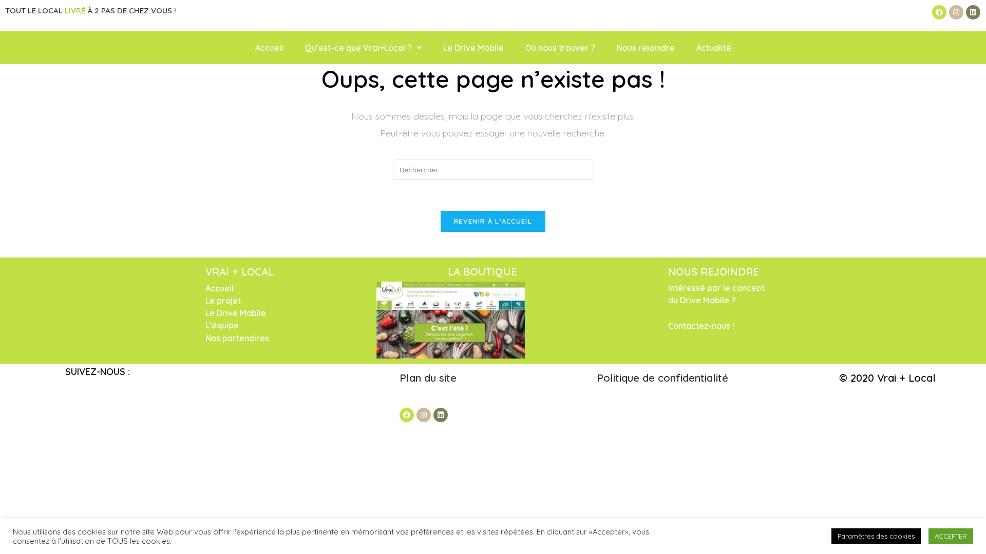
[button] (363, 47)
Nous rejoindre (646, 48)
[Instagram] (956, 12)
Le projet (223, 300)
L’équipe (222, 325)
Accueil (269, 48)
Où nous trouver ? (560, 48)
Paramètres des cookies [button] (876, 536)
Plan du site (430, 377)
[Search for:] (493, 169)
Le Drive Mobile (473, 48)
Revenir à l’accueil (493, 221)
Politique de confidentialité (662, 377)
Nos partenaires (237, 338)
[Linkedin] (973, 12)
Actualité (713, 48)
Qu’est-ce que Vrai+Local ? (358, 48)
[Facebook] (939, 12)
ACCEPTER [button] (951, 536)
